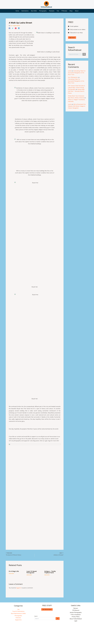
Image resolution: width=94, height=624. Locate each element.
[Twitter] (12, 28)
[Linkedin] (18, 28)
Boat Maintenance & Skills (18, 613)
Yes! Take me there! (47, 609)
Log (18, 609)
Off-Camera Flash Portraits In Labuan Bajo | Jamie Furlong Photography (76, 87)
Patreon (75, 608)
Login (75, 621)
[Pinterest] (15, 28)
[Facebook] (9, 28)
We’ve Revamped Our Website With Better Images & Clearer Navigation (77, 106)
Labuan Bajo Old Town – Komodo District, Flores (76, 91)
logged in (18, 588)
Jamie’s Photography (76, 612)
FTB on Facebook (76, 614)
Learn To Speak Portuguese (32, 572)
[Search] (58, 618)
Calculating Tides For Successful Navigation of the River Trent (77, 72)
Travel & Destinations (18, 611)
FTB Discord (75, 610)
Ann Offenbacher (73, 77)
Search (36, 616)
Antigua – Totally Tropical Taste (50, 572)
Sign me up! (72, 37)
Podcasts (18, 618)
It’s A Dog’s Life (14, 571)
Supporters (18, 620)
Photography (18, 615)
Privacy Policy (76, 616)
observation (16, 25)
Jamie (69, 71)
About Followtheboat (76, 619)
